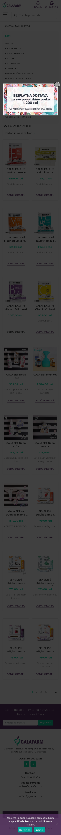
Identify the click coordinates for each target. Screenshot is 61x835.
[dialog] (30, 99)
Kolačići (39, 830)
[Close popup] (56, 84)
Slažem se (24, 830)
